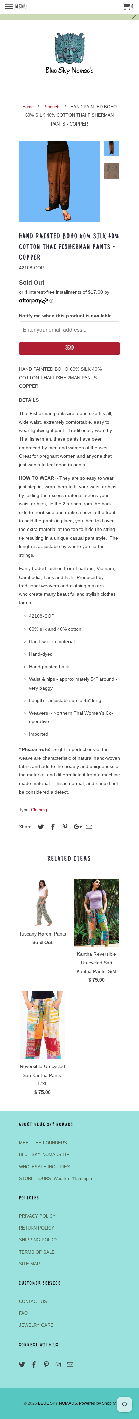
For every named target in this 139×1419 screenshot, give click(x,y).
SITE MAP (29, 1263)
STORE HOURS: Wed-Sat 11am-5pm (55, 1178)
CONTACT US (33, 1301)
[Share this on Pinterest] (64, 827)
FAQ (23, 1313)
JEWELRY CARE (36, 1325)
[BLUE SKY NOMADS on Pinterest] (47, 1364)
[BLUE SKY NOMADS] (69, 57)
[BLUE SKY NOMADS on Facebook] (34, 1364)
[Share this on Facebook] (52, 827)
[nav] (16, 7)
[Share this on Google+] (76, 827)
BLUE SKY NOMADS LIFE (45, 1154)
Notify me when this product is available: (66, 315)
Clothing (39, 809)
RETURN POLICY (36, 1228)
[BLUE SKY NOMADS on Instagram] (58, 1364)
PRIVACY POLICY (37, 1216)
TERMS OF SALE (37, 1252)
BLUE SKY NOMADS (57, 1403)
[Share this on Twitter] (39, 827)
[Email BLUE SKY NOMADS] (71, 1364)
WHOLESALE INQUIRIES (44, 1166)
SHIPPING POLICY (38, 1239)
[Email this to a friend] (88, 827)
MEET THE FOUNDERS (43, 1142)
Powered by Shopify (97, 1403)
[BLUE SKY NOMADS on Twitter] (22, 1364)
